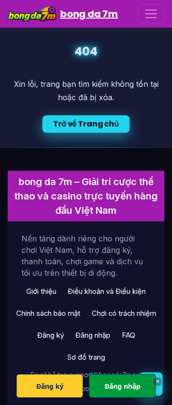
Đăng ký (50, 335)
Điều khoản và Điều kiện (107, 291)
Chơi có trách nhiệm (124, 313)
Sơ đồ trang (86, 357)
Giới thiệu (41, 291)
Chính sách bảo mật (48, 313)
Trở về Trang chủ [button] (85, 123)
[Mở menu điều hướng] (151, 13)
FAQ (128, 335)
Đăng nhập (92, 335)
